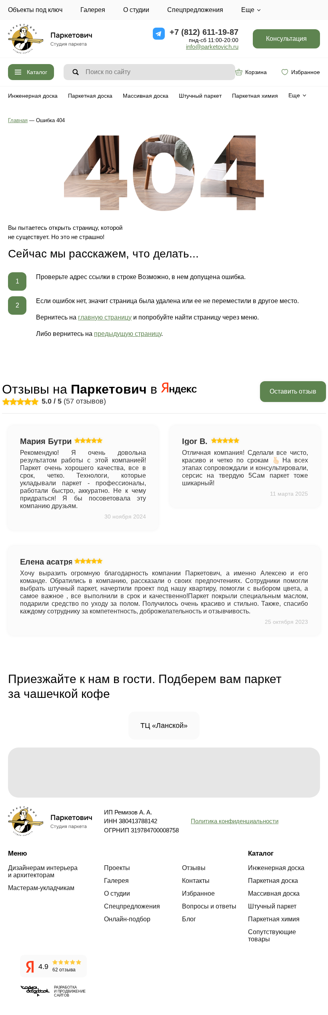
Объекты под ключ (35, 9)
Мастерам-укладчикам (41, 887)
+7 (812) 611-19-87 (204, 32)
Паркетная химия (255, 95)
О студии (136, 9)
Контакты (196, 880)
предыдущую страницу (127, 333)
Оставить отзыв (293, 391)
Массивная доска (145, 95)
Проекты (117, 867)
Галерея (92, 9)
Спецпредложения (195, 9)
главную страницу (105, 317)
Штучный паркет (200, 95)
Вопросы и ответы (209, 906)
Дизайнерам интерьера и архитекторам (43, 871)
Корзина (256, 72)
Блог (189, 919)
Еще (247, 9)
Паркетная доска (90, 95)
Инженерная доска (33, 95)
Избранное (305, 72)
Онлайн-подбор (127, 919)
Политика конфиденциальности (234, 821)
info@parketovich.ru (212, 46)
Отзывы (194, 867)
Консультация (286, 38)
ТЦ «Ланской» (164, 726)
